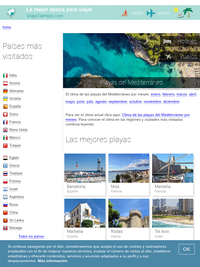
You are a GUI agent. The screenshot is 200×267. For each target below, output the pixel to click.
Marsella (163, 186)
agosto (101, 101)
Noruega (15, 228)
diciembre (171, 101)
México (14, 137)
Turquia (15, 145)
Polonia (15, 181)
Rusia (13, 205)
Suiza (13, 114)
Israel (13, 189)
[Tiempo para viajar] (100, 19)
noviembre (152, 101)
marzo (182, 94)
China (13, 212)
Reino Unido (18, 130)
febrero (168, 94)
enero (155, 94)
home (7, 27)
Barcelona (76, 186)
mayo (70, 101)
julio (90, 101)
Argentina (16, 197)
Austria (14, 83)
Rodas (117, 231)
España (15, 106)
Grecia (14, 165)
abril (192, 94)
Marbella (75, 231)
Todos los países (31, 236)
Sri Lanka (16, 220)
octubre (135, 101)
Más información (52, 261)
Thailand (15, 173)
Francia (15, 122)
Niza (115, 186)
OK (186, 249)
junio (81, 101)
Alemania (16, 91)
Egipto (14, 158)
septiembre (118, 101)
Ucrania (15, 98)
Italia (13, 75)
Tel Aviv (162, 231)
